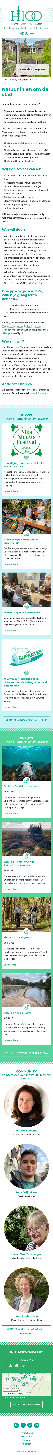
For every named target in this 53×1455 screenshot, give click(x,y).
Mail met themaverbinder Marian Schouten (23, 326)
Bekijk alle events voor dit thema (26, 1053)
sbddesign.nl (30, 1451)
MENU (24, 34)
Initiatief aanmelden (26, 1404)
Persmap (26, 1440)
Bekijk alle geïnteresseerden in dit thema (26, 1331)
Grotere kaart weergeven (14, 1397)
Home (4, 80)
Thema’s (12, 80)
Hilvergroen (8, 333)
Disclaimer (26, 1436)
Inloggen (26, 1443)
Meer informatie (38, 393)
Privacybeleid (26, 1432)
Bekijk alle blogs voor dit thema (26, 719)
